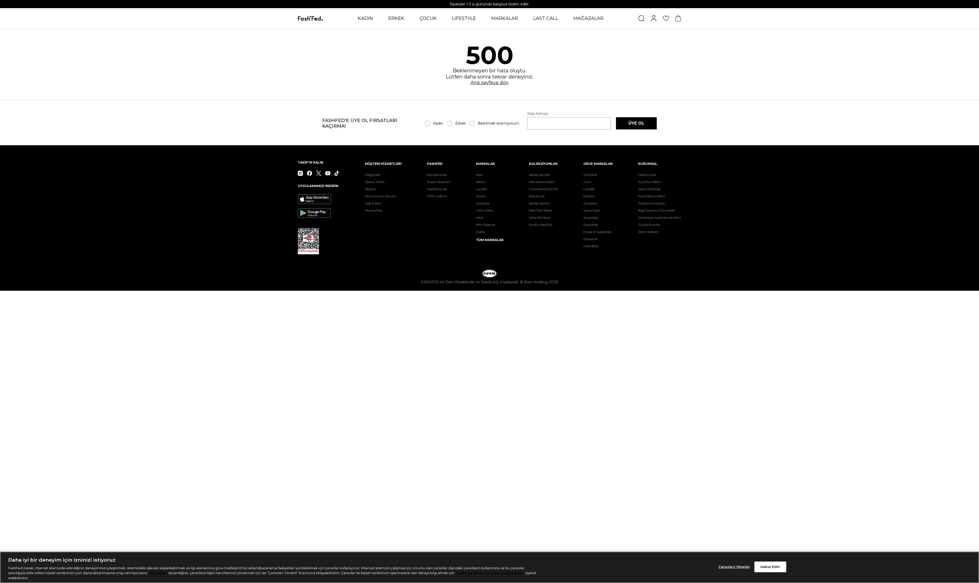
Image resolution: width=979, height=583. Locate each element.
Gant (587, 182)
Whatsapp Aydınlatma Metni (659, 217)
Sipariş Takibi (374, 182)
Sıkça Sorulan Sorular (380, 196)
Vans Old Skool (540, 217)
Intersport (590, 239)
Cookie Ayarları (649, 225)
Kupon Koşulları (438, 182)
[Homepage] (310, 18)
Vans (479, 217)
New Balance (485, 225)
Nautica (589, 196)
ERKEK (396, 18)
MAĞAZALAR (588, 18)
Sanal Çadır (591, 210)
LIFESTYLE (464, 18)
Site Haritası (373, 210)
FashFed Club (437, 189)
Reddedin (158, 573)
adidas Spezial (539, 203)
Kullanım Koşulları (651, 203)
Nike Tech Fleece (540, 210)
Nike (479, 175)
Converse (483, 203)
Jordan (481, 196)
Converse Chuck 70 (543, 189)
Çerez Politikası (649, 189)
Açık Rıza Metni (649, 182)
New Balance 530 (542, 182)
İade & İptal (373, 203)
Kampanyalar (437, 175)
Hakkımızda (647, 175)
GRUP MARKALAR (598, 164)
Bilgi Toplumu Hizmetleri (656, 210)
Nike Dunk (537, 196)
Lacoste (481, 189)
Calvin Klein (484, 210)
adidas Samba (539, 175)
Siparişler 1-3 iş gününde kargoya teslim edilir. (489, 4)
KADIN (365, 18)
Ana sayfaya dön (490, 82)
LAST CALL (545, 18)
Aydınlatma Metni (651, 196)
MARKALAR (504, 18)
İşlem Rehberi (648, 232)
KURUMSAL (647, 164)
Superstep (590, 217)
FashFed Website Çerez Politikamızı (490, 573)
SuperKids (590, 225)
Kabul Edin (770, 567)
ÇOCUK (428, 18)
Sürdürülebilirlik (540, 225)
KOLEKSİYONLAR (543, 164)
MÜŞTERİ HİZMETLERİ (383, 164)
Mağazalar (373, 175)
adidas (480, 182)
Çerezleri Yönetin (734, 567)
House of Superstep (597, 232)
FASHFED (435, 164)
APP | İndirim (437, 196)
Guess (480, 232)
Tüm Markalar (490, 240)
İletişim (370, 189)
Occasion (590, 203)
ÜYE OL (636, 123)
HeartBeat (590, 246)
